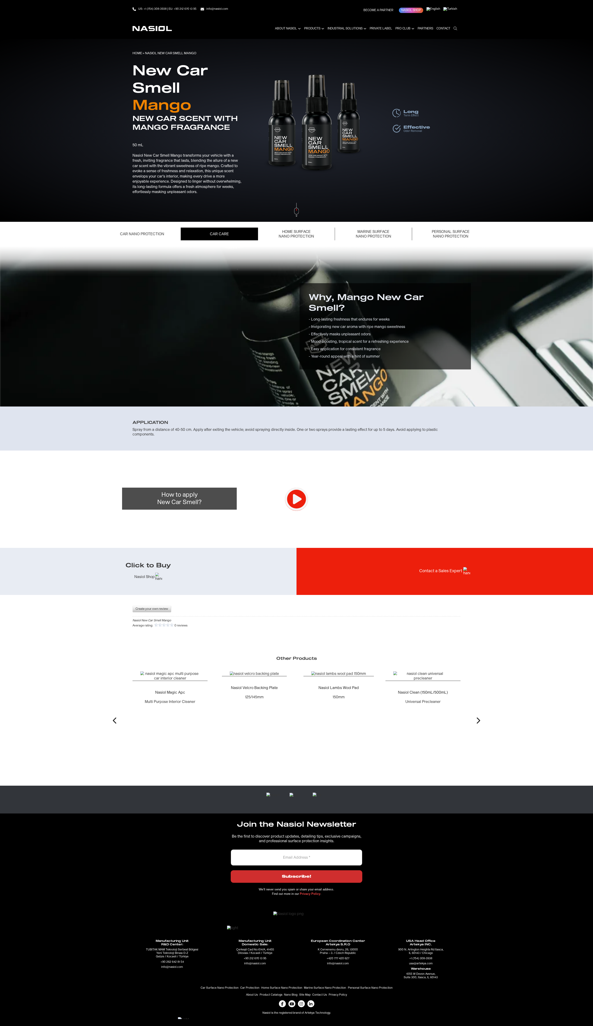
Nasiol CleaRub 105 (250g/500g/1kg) (423, 742)
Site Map (305, 995)
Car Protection (249, 988)
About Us (252, 995)
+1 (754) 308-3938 (420, 958)
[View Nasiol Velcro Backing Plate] (170, 674)
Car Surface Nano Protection (220, 988)
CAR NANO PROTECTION (142, 234)
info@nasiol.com (172, 967)
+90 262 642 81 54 (172, 962)
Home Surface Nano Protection (281, 988)
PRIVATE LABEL (381, 28)
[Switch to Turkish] (450, 9)
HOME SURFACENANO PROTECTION (296, 234)
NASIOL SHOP (411, 10)
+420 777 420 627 (338, 958)
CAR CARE (219, 234)
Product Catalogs (271, 995)
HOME (137, 53)
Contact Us (319, 995)
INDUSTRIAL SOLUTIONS (345, 28)
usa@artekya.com (421, 963)
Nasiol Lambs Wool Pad (254, 688)
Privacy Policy (338, 995)
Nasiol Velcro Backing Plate (170, 688)
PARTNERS (425, 28)
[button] (114, 720)
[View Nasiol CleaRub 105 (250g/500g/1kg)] (423, 701)
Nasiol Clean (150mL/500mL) (339, 692)
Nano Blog (290, 995)
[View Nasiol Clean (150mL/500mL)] (338, 676)
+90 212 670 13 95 (255, 958)
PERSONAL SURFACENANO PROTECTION (451, 234)
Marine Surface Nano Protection (325, 988)
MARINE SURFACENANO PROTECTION (373, 234)
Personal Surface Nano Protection (370, 988)
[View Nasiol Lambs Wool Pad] (254, 674)
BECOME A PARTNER (378, 10)
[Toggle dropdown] (299, 28)
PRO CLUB (402, 28)
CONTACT (443, 28)
